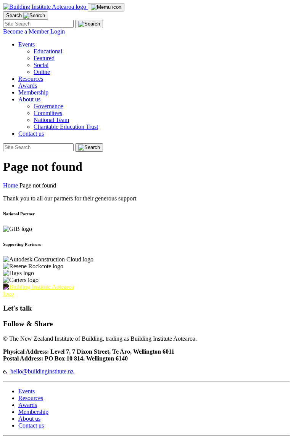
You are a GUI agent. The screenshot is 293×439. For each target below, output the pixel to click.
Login (57, 31)
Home (10, 185)
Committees (48, 113)
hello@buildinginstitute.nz (42, 371)
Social (41, 65)
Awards (27, 85)
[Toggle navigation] (106, 7)
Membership (33, 92)
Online (42, 72)
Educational (48, 51)
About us (29, 418)
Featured (44, 58)
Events (26, 391)
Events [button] (26, 44)
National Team (51, 120)
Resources (30, 78)
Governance (48, 106)
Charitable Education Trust (66, 126)
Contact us (31, 133)
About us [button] (29, 99)
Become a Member (26, 31)
